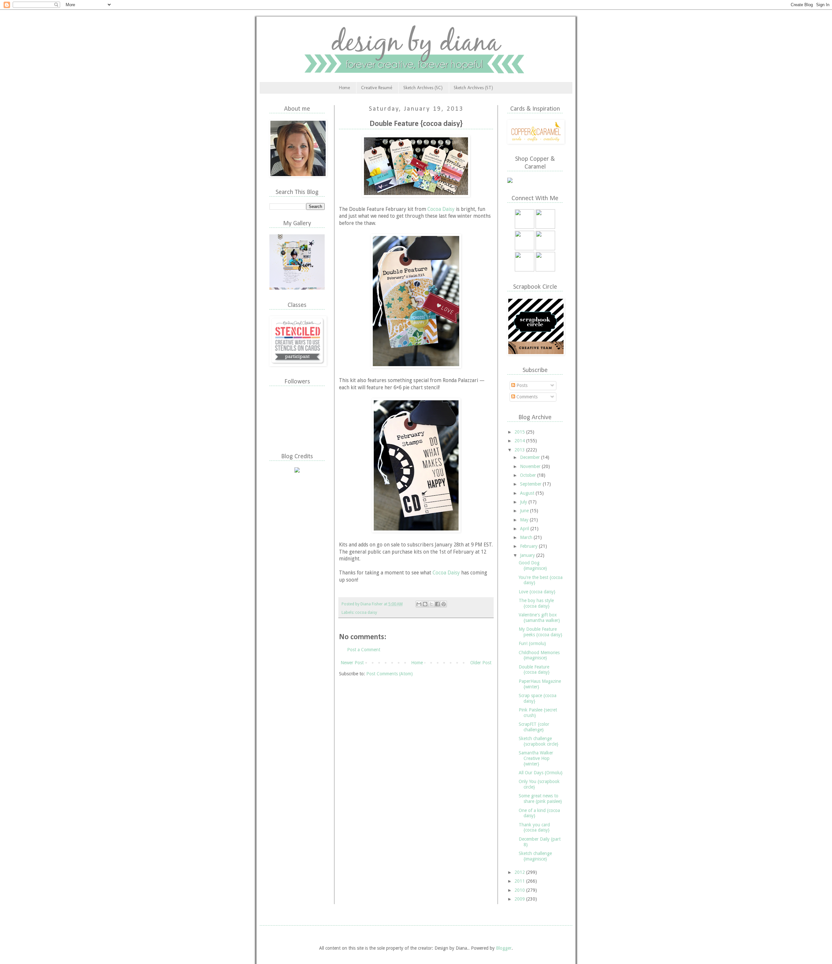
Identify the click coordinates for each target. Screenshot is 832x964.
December (530, 457)
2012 (520, 872)
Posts (521, 385)
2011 (520, 881)
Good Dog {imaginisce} (533, 565)
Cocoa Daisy (441, 209)
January (528, 555)
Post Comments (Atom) (389, 673)
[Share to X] (431, 604)
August (528, 493)
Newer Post (352, 662)
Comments (526, 396)
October (528, 475)
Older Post (480, 662)
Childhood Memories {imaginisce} (539, 655)
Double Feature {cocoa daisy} (534, 669)
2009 (520, 899)
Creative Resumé (376, 87)
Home (344, 87)
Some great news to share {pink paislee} (540, 798)
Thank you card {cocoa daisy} (534, 827)
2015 (520, 431)
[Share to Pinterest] (443, 604)
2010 (520, 890)
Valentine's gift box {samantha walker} (539, 617)
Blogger (504, 948)
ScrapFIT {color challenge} (534, 727)
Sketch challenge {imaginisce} (535, 856)
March (527, 537)
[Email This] (419, 604)
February (529, 546)
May (525, 519)
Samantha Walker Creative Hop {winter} (536, 758)
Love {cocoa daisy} (537, 591)
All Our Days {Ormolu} (541, 772)
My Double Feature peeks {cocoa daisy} (540, 632)
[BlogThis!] (425, 604)
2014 (520, 440)
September (531, 484)
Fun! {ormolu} (532, 643)
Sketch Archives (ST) (473, 87)
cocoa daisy (366, 612)
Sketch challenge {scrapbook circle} (538, 741)
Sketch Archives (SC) (423, 87)
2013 (520, 449)
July (524, 501)
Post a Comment (363, 649)
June (525, 510)
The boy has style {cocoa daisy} (536, 603)
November (531, 466)
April (525, 528)
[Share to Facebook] (437, 604)
